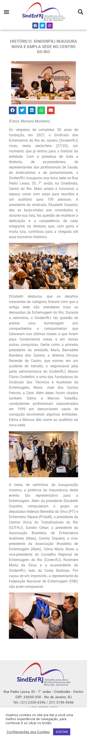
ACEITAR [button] (62, 732)
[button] (6, 12)
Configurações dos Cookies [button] (28, 732)
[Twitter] (42, 26)
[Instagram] (50, 26)
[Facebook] (35, 26)
